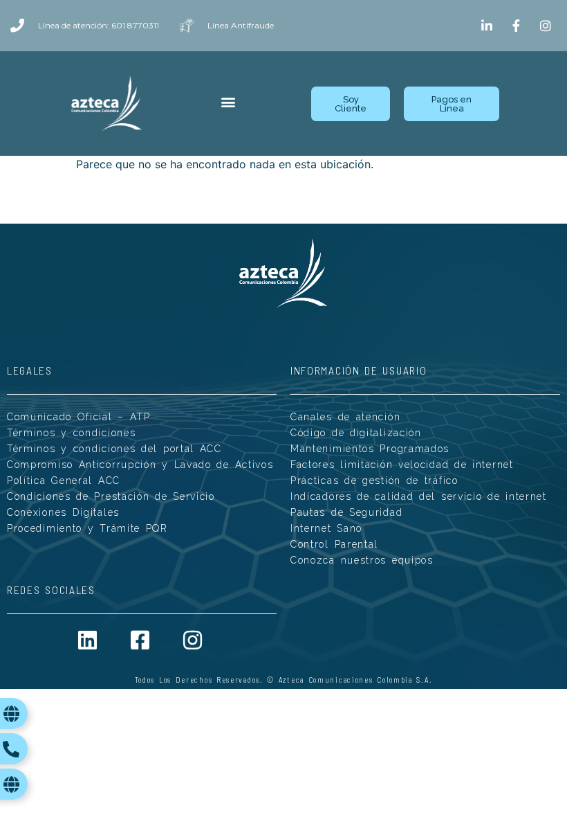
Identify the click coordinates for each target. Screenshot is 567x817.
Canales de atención (345, 416)
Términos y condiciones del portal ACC (114, 448)
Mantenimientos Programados (369, 448)
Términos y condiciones (71, 432)
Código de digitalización (356, 432)
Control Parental (334, 544)
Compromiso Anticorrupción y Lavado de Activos (140, 464)
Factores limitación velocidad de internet (402, 464)
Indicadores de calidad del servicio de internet (418, 496)
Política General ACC (63, 480)
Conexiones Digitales (63, 512)
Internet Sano (326, 528)
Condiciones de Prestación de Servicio (111, 496)
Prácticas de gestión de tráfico (374, 480)
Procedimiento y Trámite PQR (87, 528)
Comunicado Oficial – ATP (79, 416)
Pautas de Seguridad (346, 512)
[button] (228, 102)
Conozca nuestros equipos (362, 560)
